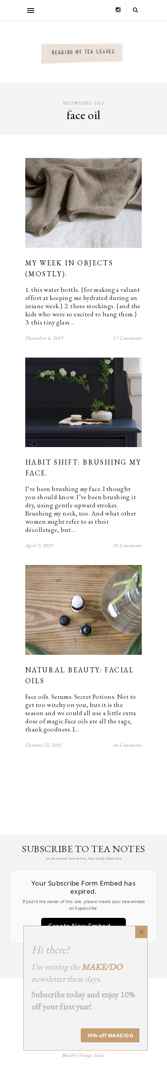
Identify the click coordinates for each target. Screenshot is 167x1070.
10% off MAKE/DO (110, 1035)
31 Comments (127, 545)
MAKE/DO (102, 966)
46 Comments (127, 745)
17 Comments (127, 338)
